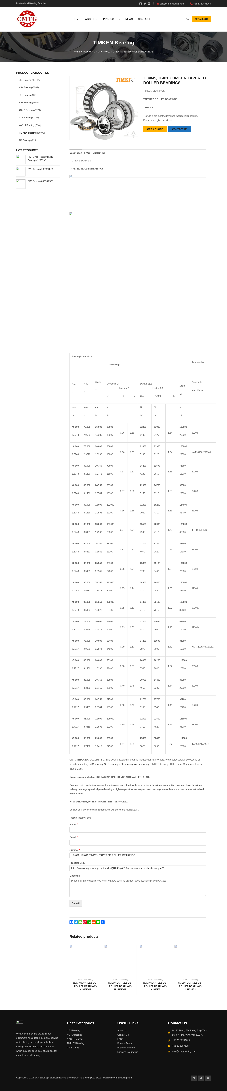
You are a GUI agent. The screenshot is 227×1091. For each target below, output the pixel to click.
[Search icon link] (187, 19)
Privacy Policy (124, 1043)
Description (75, 153)
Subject (74, 850)
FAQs (87, 153)
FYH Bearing (25, 95)
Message (75, 875)
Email (73, 837)
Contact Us (123, 1034)
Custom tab (99, 153)
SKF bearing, (111, 764)
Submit (76, 903)
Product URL (77, 863)
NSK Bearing (25, 87)
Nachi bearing (141, 764)
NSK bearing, (126, 764)
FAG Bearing (25, 102)
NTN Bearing (25, 117)
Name (73, 824)
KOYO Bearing (26, 110)
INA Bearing (25, 140)
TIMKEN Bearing (28, 132)
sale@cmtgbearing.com (184, 1051)
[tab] (75, 153)
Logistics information (127, 1052)
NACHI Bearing (26, 125)
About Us (122, 1030)
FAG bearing (95, 764)
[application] (118, 19)
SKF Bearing (25, 80)
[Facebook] (140, 3)
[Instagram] (149, 3)
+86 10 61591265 (181, 1040)
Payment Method (126, 1047)
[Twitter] (145, 3)
